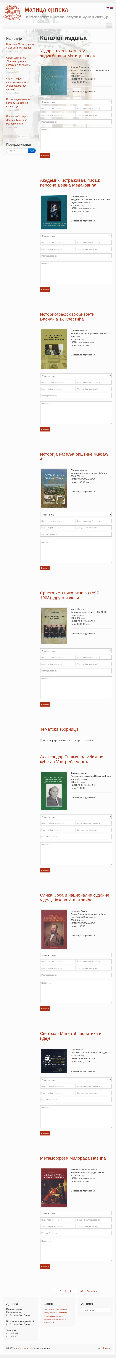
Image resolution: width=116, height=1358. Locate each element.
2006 (45, 1309)
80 (82, 1291)
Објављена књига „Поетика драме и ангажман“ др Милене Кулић (18, 63)
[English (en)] (107, 7)
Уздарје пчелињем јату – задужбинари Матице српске (68, 53)
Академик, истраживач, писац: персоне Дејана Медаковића (70, 182)
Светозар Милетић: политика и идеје (71, 1035)
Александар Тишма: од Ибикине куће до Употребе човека (71, 759)
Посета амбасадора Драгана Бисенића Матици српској (17, 120)
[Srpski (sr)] (111, 7)
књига (53, 1322)
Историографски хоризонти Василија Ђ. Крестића (67, 316)
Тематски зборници (59, 729)
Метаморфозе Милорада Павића (73, 1158)
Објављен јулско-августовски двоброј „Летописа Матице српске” (17, 84)
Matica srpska (12, 12)
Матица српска (21, 1347)
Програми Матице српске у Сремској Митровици (20, 45)
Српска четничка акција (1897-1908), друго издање (70, 595)
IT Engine (105, 1347)
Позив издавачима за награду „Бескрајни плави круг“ (18, 102)
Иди (32, 150)
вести (64, 1319)
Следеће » (92, 1291)
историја (47, 1322)
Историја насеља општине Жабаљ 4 (74, 456)
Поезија (58, 1319)
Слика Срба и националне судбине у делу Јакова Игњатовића (74, 897)
